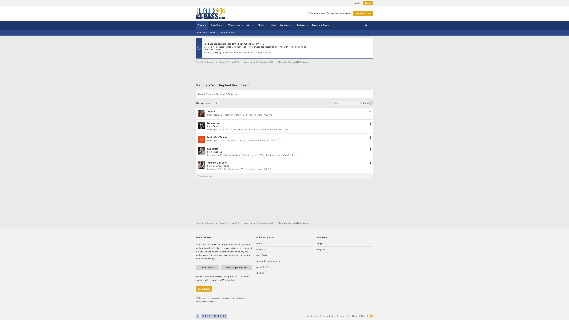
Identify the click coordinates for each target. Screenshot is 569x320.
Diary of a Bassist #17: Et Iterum (221, 94)
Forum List (261, 243)
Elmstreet (212, 148)
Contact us (261, 273)
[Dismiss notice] (369, 41)
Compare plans (263, 52)
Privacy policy (343, 316)
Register (321, 249)
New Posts (261, 249)
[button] (224, 25)
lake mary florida (221, 166)
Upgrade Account (363, 13)
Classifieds (261, 255)
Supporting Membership (268, 261)
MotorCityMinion (217, 137)
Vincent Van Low (217, 162)
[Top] (367, 316)
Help (354, 316)
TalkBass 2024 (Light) (215, 316)
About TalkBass (263, 267)
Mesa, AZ (217, 152)
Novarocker (213, 123)
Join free (208, 49)
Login (319, 243)
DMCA (361, 316)
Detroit (216, 126)
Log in (218, 49)
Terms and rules (327, 316)
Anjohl (211, 111)
